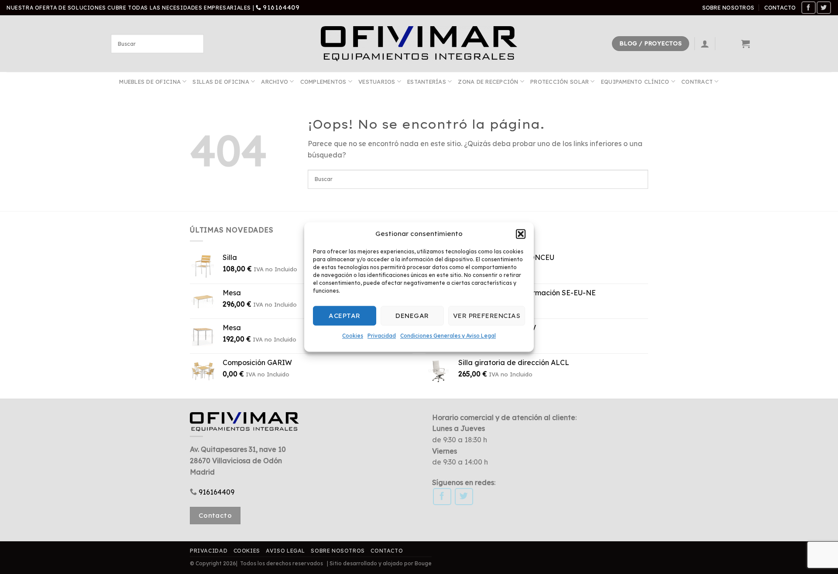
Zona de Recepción (488, 81)
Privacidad (381, 335)
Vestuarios (376, 81)
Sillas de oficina (220, 81)
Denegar (412, 315)
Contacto (780, 7)
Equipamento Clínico (635, 81)
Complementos (323, 81)
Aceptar (344, 315)
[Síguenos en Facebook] (808, 7)
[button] (520, 233)
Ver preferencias (486, 315)
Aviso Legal (285, 550)
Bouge (423, 563)
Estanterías (426, 81)
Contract (697, 81)
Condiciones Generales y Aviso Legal (448, 335)
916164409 (281, 7)
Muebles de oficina (150, 81)
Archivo (274, 81)
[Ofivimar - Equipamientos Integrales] (419, 43)
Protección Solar (559, 81)
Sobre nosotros (728, 7)
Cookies (352, 335)
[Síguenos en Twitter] (824, 7)
